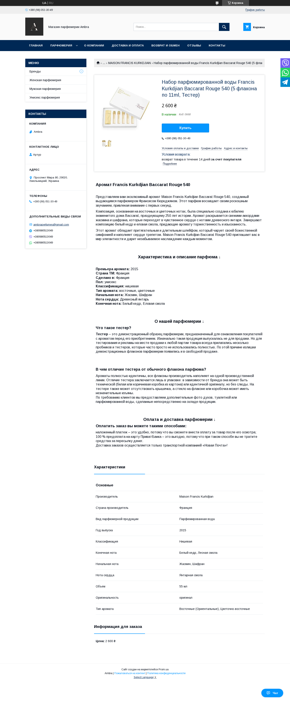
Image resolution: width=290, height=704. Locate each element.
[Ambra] (34, 34)
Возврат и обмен (165, 45)
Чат (275, 693)
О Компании (94, 45)
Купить (185, 128)
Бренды (35, 71)
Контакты (217, 45)
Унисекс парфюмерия (45, 97)
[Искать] (224, 27)
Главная (36, 45)
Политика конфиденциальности (166, 673)
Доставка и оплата (128, 45)
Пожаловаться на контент (129, 673)
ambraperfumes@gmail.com (51, 224)
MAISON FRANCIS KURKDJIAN (129, 63)
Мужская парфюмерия (45, 88)
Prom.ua (164, 669)
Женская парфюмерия (45, 80)
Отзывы (194, 45)
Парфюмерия (61, 45)
